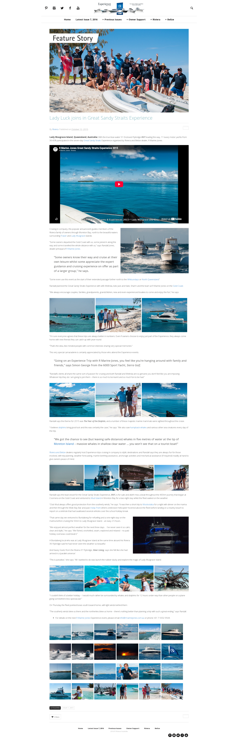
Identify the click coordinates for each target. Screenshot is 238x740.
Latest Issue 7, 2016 (86, 19)
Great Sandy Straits (92, 140)
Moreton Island (64, 444)
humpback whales (138, 427)
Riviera (156, 19)
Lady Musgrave (78, 235)
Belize (170, 19)
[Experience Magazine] (119, 8)
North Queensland (150, 279)
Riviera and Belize (57, 452)
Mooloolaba (148, 504)
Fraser (64, 235)
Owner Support (137, 19)
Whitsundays (133, 279)
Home (67, 19)
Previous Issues (113, 19)
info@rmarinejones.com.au (132, 617)
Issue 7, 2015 (68, 708)
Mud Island (96, 498)
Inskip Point (95, 507)
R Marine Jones (73, 248)
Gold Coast (178, 285)
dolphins (62, 427)
